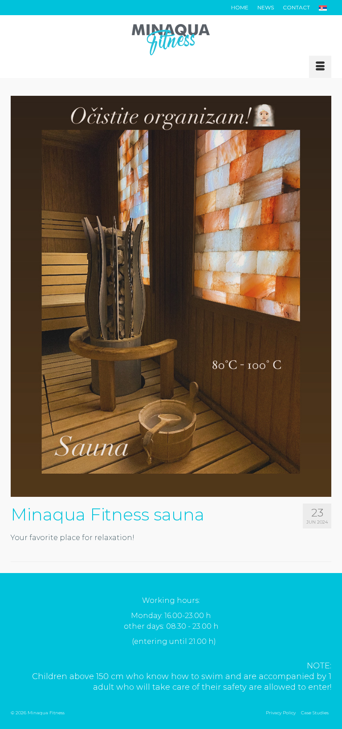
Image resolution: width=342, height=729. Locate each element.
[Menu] (320, 67)
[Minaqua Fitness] (171, 39)
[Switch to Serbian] (322, 7)
